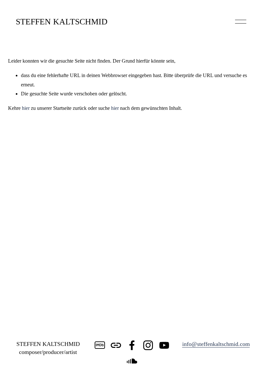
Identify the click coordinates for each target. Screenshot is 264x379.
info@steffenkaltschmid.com (216, 344)
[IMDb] (100, 345)
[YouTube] (164, 345)
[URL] (116, 345)
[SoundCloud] (132, 361)
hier (26, 108)
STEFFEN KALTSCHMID (62, 21)
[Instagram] (148, 345)
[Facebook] (132, 345)
